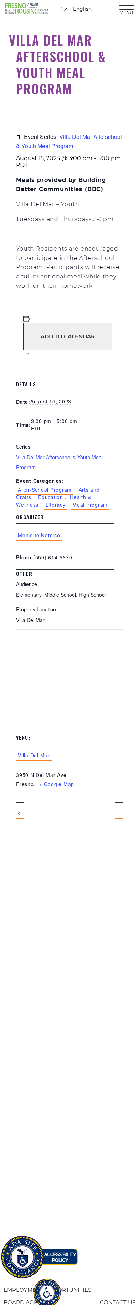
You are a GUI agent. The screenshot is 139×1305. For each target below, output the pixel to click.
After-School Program (45, 489)
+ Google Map (56, 784)
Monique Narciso (39, 535)
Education (50, 497)
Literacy (56, 504)
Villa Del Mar (34, 755)
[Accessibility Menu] (47, 1289)
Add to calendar (68, 336)
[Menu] (126, 5)
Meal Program (90, 504)
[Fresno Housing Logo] (26, 9)
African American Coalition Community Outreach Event (20, 814)
